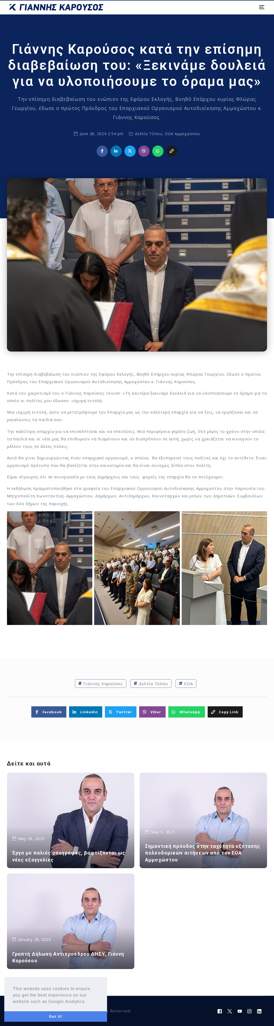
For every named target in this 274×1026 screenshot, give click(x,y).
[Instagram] (249, 1011)
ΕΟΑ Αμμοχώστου (182, 133)
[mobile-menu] (260, 7)
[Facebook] (220, 1011)
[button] (88, 1002)
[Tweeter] (230, 1011)
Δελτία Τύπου (148, 133)
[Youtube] (240, 1011)
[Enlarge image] (85, 518)
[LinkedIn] (259, 1011)
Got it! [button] (55, 1016)
